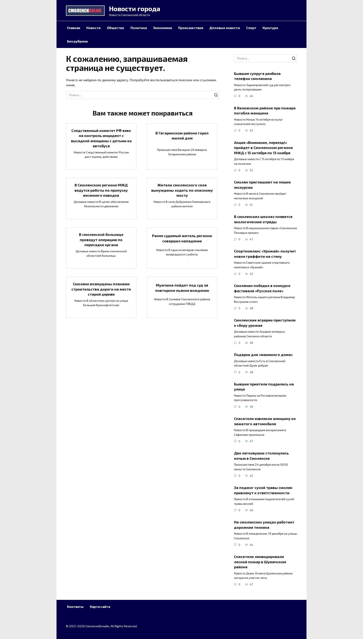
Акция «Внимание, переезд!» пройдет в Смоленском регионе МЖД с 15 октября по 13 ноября (263, 147)
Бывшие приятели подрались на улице (264, 387)
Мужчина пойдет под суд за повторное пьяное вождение (182, 288)
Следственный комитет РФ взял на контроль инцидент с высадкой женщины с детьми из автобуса (101, 138)
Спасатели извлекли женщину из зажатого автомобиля (265, 421)
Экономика (162, 28)
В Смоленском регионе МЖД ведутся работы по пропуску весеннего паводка (101, 190)
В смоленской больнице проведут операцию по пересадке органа (101, 239)
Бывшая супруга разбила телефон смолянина (257, 76)
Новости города (134, 8)
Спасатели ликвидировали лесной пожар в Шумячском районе (260, 561)
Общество (115, 28)
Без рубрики (77, 41)
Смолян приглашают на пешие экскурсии (262, 185)
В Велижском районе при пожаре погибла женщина (265, 110)
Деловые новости (224, 28)
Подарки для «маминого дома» (263, 354)
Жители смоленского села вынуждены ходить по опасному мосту (182, 190)
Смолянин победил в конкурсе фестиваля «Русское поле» (262, 288)
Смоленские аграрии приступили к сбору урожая (265, 323)
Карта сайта (100, 606)
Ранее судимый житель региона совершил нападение (182, 238)
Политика (138, 28)
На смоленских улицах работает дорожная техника (264, 525)
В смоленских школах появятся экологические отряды (263, 219)
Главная (73, 28)
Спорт (251, 28)
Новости (93, 28)
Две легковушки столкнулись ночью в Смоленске (261, 456)
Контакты (75, 606)
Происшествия (190, 28)
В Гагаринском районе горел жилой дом (182, 136)
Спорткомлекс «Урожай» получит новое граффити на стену (265, 254)
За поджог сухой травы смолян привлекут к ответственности (263, 490)
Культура (270, 28)
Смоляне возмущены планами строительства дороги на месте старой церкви (101, 289)
